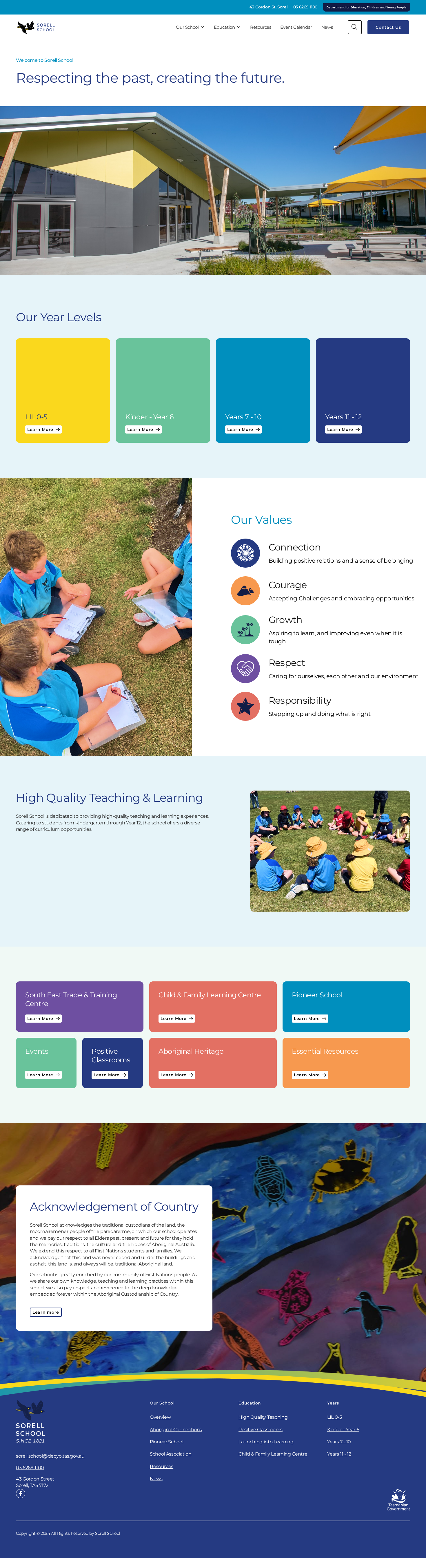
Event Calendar (296, 27)
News (327, 27)
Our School (187, 27)
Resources (260, 27)
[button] (355, 27)
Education (224, 27)
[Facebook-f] (20, 1493)
